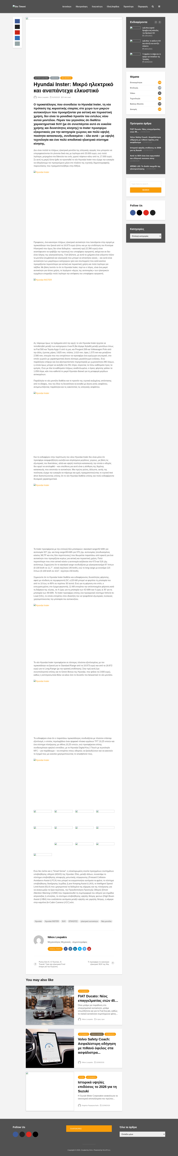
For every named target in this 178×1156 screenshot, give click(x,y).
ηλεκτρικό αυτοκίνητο (89, 921)
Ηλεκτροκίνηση (81, 6)
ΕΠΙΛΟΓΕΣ (73, 921)
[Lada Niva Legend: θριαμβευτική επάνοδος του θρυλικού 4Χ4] (135, 30)
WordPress (106, 1150)
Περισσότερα (128, 6)
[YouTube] (146, 212)
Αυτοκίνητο (66, 6)
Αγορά (81, 1077)
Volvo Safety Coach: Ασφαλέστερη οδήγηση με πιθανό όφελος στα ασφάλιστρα (145, 139)
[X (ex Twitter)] (152, 212)
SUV (64, 921)
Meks (91, 1150)
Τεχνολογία (110, 1034)
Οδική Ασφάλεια (113, 6)
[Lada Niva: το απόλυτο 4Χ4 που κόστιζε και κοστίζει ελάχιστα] (135, 43)
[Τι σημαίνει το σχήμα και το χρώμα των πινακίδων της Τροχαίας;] (135, 56)
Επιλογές (54, 78)
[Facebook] (133, 212)
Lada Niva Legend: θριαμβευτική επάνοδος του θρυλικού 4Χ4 (150, 30)
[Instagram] (139, 212)
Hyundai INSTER (52, 921)
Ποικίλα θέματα (96, 1034)
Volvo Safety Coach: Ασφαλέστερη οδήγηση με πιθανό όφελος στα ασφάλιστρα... (97, 1045)
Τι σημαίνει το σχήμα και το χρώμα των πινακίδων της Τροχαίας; (151, 56)
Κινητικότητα (97, 6)
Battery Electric (41, 78)
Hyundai (38, 921)
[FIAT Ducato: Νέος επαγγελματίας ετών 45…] (50, 1005)
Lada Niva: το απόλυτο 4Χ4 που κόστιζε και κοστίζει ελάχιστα (151, 43)
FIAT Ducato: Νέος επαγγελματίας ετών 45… (98, 998)
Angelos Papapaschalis (90, 1105)
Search (145, 190)
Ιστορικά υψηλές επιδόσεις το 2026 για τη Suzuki (97, 1086)
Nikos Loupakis (43, 97)
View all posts (55, 949)
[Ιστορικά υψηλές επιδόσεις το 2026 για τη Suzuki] (50, 1091)
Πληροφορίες (143, 6)
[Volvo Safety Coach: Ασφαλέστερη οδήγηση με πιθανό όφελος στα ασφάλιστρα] (50, 1048)
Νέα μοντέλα (66, 78)
